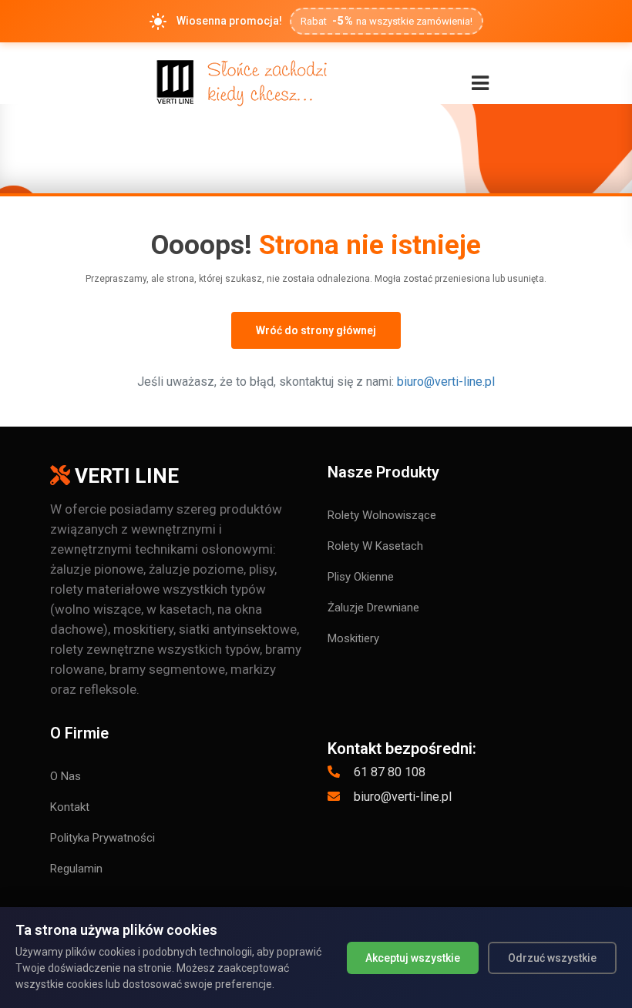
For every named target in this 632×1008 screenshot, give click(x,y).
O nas (65, 776)
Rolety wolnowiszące (382, 515)
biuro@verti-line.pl (446, 381)
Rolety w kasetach (375, 546)
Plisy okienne (361, 577)
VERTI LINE (124, 475)
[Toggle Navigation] (480, 83)
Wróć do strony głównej (316, 330)
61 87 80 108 (388, 772)
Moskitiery (353, 638)
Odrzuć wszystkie (552, 958)
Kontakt (69, 807)
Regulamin (76, 869)
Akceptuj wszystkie (412, 958)
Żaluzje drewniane (373, 608)
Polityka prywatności (102, 838)
